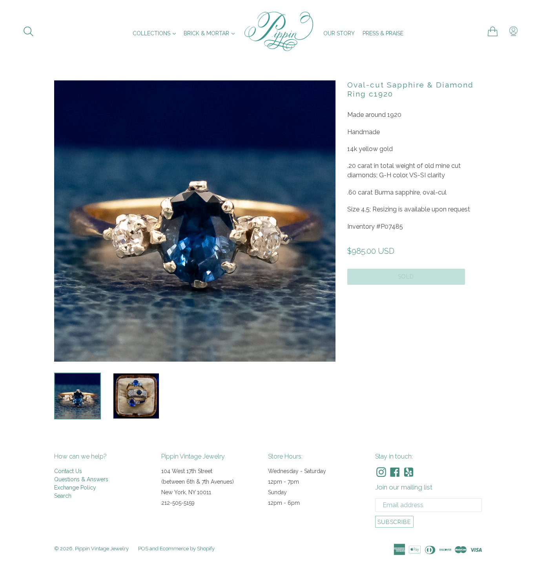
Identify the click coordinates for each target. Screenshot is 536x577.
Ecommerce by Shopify (187, 549)
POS (143, 549)
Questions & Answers (81, 479)
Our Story (339, 33)
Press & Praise (383, 33)
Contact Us (68, 471)
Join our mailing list (403, 487)
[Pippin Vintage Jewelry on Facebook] (395, 472)
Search (62, 496)
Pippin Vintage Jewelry (102, 549)
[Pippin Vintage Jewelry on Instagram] (381, 472)
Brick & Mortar (211, 33)
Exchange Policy (75, 487)
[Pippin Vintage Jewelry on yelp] (409, 472)
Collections (156, 33)
